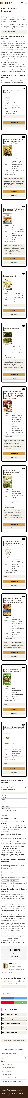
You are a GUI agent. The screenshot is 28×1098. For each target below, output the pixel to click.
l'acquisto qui (22, 843)
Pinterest (8, 1002)
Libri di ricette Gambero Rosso (11, 1023)
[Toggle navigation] (26, 2)
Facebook (8, 998)
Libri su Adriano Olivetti (8, 1067)
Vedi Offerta (14, 122)
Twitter (21, 998)
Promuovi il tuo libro (13, 1093)
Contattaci (13, 1094)
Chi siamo (4, 1093)
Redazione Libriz (13, 963)
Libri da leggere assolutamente (14, 1049)
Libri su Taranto (6, 1071)
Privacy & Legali (6, 1094)
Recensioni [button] (14, 126)
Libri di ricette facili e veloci (10, 1014)
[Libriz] (6, 2)
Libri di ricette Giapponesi (9, 1032)
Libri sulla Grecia (6, 1074)
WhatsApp (21, 1002)
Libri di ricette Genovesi (9, 1028)
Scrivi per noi (22, 1093)
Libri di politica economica (9, 1078)
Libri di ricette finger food (9, 1019)
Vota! (14, 986)
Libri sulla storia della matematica (11, 1081)
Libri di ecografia (7, 1064)
